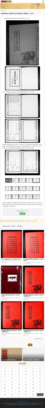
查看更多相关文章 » (39, 338)
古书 (11, 402)
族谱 (22, 402)
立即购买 (22, 213)
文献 (20, 402)
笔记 (30, 402)
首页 (2, 10)
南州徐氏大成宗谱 (6, 226)
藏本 (32, 402)
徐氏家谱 (13, 226)
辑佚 (34, 402)
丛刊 (5, 402)
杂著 (26, 402)
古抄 (13, 402)
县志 (9, 402)
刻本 (7, 402)
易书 (24, 402)
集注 (38, 402)
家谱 (4, 10)
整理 (18, 402)
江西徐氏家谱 (19, 226)
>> (40, 394)
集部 (40, 402)
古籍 (14, 402)
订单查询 (18, 221)
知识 (28, 402)
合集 (36, 402)
